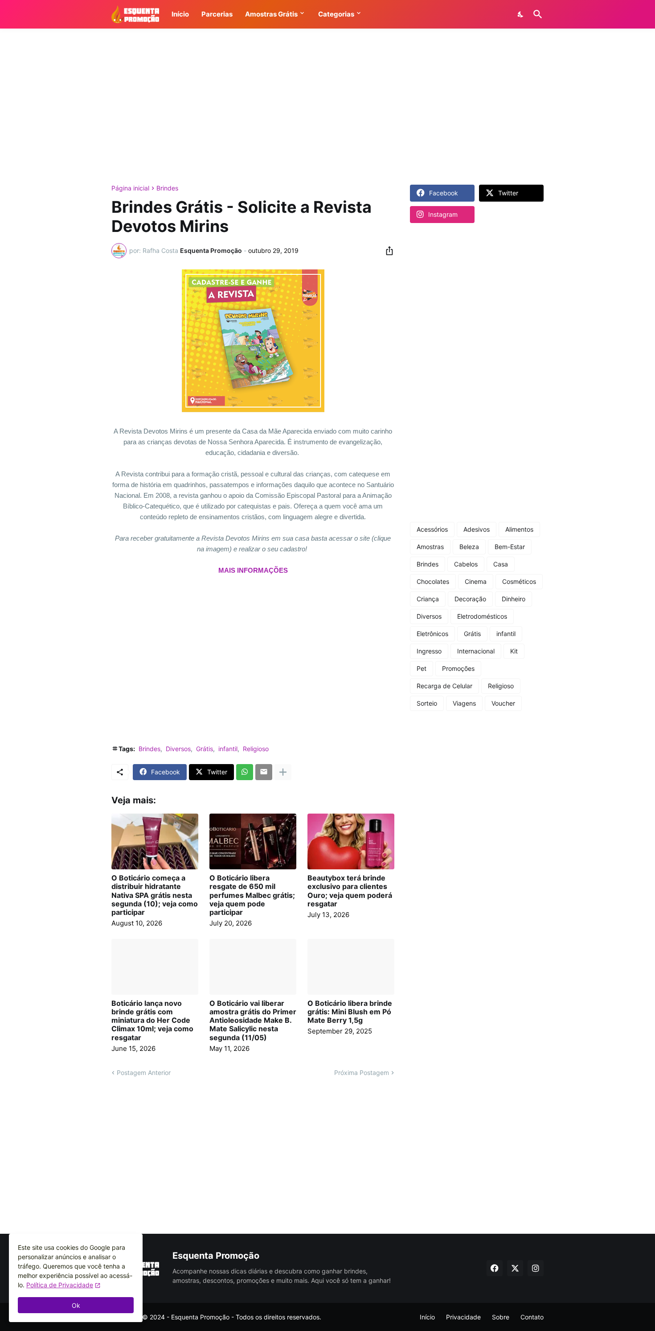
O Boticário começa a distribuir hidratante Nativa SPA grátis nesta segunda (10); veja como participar (154, 895)
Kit (514, 651)
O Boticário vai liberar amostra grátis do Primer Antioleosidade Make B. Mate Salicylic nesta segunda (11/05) (252, 1020)
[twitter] (515, 1268)
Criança (428, 599)
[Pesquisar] (536, 14)
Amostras (430, 546)
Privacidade (463, 1317)
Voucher (503, 703)
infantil (227, 748)
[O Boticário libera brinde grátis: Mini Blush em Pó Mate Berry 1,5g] (350, 967)
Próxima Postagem (361, 1072)
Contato (532, 1317)
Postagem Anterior (144, 1072)
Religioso (256, 748)
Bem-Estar (510, 546)
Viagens (464, 703)
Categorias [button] (336, 14)
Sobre (500, 1317)
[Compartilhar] (386, 250)
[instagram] (536, 1268)
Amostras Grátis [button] (271, 14)
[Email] (263, 772)
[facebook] (495, 1268)
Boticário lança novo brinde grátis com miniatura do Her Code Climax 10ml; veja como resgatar (152, 1020)
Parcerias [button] (217, 14)
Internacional (476, 651)
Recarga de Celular (444, 686)
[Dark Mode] (520, 14)
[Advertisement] (327, 106)
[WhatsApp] (244, 772)
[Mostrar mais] (282, 772)
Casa (500, 564)
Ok (76, 1305)
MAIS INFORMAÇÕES (253, 570)
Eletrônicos (432, 633)
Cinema (476, 581)
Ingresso (429, 651)
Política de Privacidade (59, 1285)
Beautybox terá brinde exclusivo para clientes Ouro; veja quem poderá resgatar (349, 891)
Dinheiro (513, 599)
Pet (421, 668)
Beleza (469, 546)
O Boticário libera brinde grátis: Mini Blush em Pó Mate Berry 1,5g (349, 1012)
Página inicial (130, 188)
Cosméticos (519, 581)
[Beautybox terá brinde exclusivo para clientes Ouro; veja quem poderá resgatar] (350, 841)
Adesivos (476, 529)
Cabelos (466, 564)
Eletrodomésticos (482, 616)
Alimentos (519, 529)
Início (427, 1317)
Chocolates (433, 581)
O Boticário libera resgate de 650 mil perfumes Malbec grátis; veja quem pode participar (252, 895)
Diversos (178, 748)
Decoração (470, 599)
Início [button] (180, 14)
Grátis (204, 748)
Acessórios (432, 529)
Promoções (458, 668)
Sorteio (427, 703)
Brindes (167, 188)
